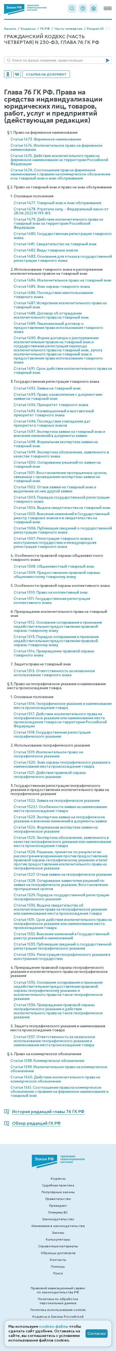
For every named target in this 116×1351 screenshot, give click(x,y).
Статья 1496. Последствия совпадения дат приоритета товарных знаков (52, 423)
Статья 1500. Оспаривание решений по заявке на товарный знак (57, 464)
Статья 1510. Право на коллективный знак (51, 592)
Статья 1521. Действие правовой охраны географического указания (50, 774)
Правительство (58, 1199)
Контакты (58, 1260)
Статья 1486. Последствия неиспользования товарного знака (53, 294)
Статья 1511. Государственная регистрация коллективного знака (52, 600)
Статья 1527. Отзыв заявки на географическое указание (63, 874)
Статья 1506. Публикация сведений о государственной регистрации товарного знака (63, 530)
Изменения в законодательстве (58, 1226)
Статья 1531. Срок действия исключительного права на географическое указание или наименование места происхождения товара (63, 923)
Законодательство (58, 1219)
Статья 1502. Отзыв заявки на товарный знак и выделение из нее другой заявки (55, 489)
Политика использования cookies (58, 1310)
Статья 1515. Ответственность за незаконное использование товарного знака (54, 673)
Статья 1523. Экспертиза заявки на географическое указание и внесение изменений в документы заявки (60, 819)
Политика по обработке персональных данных (58, 1301)
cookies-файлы (53, 1326)
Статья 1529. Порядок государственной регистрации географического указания (61, 897)
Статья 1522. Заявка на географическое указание (57, 800)
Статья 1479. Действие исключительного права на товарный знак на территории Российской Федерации (58, 223)
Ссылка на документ (46, 74)
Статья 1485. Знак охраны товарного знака (52, 286)
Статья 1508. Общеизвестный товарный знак (54, 566)
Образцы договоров (58, 1253)
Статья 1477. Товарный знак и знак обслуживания (57, 203)
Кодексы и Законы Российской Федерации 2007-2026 (58, 1318)
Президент (58, 1205)
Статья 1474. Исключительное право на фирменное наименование (57, 147)
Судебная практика (58, 1185)
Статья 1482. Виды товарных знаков (46, 250)
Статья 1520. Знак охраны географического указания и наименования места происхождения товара (62, 764)
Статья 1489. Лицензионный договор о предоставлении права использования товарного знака (58, 327)
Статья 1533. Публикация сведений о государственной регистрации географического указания (62, 946)
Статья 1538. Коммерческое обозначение (47, 1060)
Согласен (96, 1333)
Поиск (58, 1273)
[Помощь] (83, 8)
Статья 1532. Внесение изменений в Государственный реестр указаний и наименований (61, 936)
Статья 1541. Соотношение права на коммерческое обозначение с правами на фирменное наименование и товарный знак (59, 1091)
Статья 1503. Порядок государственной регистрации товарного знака (62, 499)
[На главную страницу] (25, 9)
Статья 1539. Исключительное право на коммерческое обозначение (59, 1069)
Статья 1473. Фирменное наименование (46, 139)
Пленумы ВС (58, 1212)
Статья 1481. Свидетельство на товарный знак (55, 244)
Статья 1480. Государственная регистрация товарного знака (63, 235)
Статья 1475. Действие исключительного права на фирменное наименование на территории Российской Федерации (59, 159)
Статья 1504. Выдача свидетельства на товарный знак (62, 507)
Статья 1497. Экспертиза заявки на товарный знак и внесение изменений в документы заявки (59, 433)
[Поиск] (72, 8)
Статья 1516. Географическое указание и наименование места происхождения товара (63, 705)
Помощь (58, 1266)
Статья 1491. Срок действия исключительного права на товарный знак (63, 370)
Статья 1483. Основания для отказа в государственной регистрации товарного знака (63, 258)
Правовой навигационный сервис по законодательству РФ (58, 1290)
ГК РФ (45, 29)
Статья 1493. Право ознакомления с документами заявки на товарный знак (58, 396)
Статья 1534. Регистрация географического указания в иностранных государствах (62, 956)
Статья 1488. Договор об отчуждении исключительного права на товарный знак (51, 315)
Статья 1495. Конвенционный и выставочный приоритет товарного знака (54, 413)
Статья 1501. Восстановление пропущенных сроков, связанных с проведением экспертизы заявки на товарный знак (60, 476)
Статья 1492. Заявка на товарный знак (47, 388)
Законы (58, 1233)
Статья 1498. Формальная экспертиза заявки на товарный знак (56, 444)
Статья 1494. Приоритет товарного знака (51, 405)
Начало (10, 29)
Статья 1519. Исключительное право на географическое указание (48, 754)
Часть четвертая (68, 29)
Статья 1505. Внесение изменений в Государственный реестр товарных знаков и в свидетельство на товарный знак (62, 518)
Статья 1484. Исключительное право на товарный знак (62, 280)
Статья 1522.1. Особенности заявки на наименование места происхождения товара (60, 808)
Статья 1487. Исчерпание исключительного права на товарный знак (60, 305)
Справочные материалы (58, 1246)
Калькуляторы (58, 1239)
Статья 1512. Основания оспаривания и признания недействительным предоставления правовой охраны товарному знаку (58, 626)
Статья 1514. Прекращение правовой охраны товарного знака (54, 653)
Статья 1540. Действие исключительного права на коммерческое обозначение (55, 1079)
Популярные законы (58, 1192)
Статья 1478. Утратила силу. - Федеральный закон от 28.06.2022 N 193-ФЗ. (61, 211)
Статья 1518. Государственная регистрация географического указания (52, 734)
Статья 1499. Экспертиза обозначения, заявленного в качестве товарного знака (61, 454)
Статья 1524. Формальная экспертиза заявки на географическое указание (56, 829)
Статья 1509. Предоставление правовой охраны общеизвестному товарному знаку (57, 574)
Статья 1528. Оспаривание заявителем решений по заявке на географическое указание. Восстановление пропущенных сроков (61, 884)
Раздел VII (95, 29)
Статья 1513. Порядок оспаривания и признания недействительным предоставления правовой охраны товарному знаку (56, 640)
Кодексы (28, 29)
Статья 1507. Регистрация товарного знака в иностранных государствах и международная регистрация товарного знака (55, 542)
